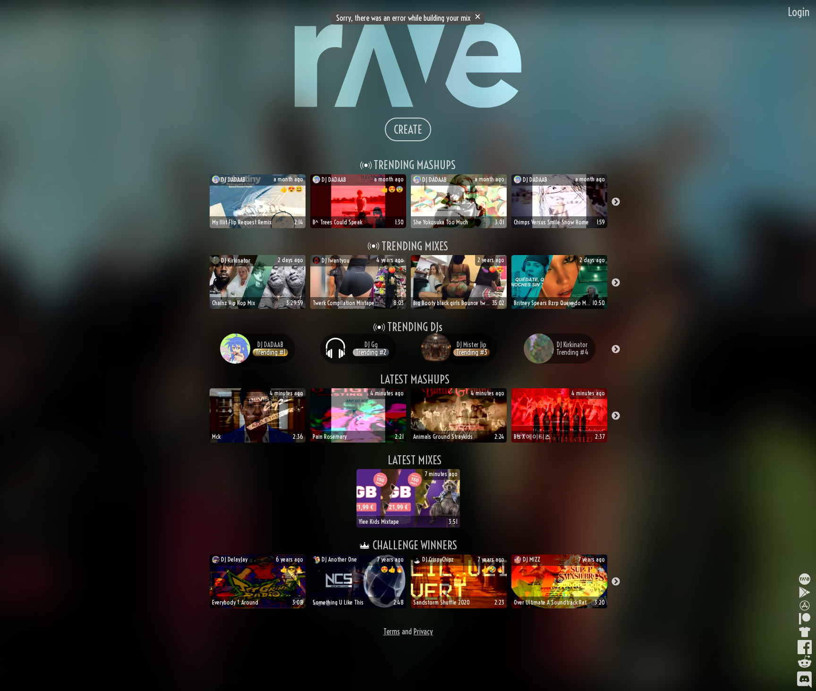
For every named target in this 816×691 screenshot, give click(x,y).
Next (615, 202)
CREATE (408, 129)
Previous (200, 202)
